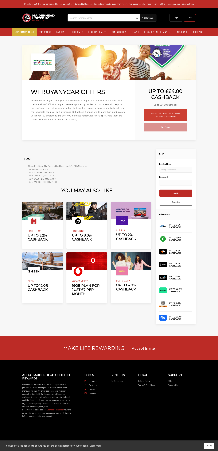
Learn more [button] (95, 445)
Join (190, 17)
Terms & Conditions (146, 385)
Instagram (93, 381)
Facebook (93, 385)
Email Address (165, 164)
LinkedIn (92, 393)
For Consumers (116, 381)
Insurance (182, 32)
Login (176, 17)
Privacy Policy (144, 381)
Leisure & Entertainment (157, 32)
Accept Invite (143, 348)
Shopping (198, 32)
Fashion (60, 32)
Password (163, 177)
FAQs (170, 381)
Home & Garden (118, 32)
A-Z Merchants (148, 18)
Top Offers (45, 32)
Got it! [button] (209, 445)
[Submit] (137, 17)
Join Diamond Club (24, 32)
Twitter (92, 389)
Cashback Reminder (55, 410)
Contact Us (173, 385)
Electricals (76, 32)
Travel (135, 32)
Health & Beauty (97, 32)
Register (176, 202)
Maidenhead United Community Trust (100, 4)
